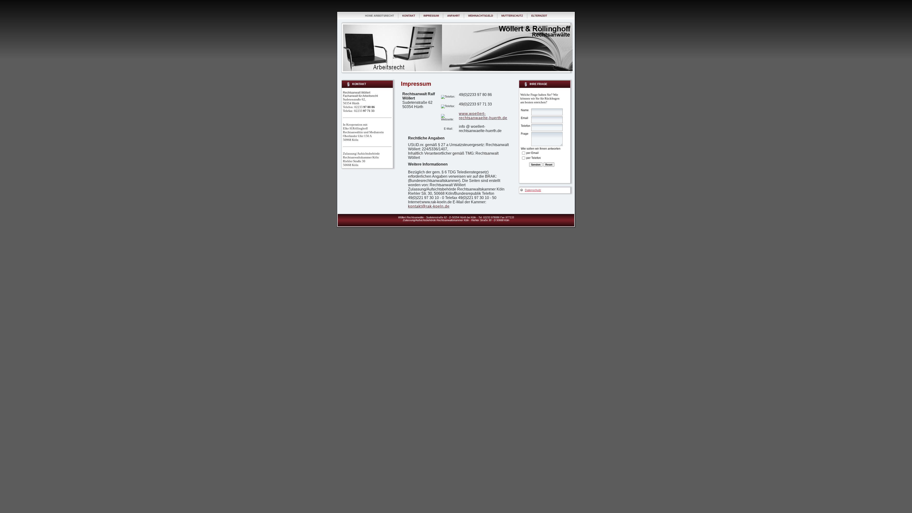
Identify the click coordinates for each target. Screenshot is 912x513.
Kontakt (408, 15)
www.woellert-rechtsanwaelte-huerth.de (483, 116)
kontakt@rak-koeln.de (429, 206)
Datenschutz (533, 190)
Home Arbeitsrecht (379, 15)
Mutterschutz (512, 15)
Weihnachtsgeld (480, 15)
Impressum (431, 15)
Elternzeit (539, 15)
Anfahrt (453, 15)
